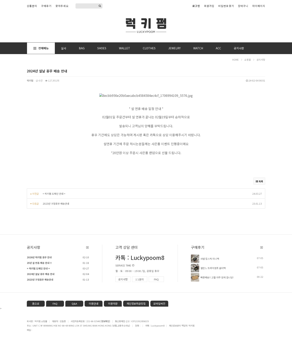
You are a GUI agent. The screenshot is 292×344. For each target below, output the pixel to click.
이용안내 (93, 303)
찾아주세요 (61, 6)
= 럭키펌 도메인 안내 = (54, 193)
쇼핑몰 (247, 59)
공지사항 (239, 48)
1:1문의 (139, 279)
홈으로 (35, 303)
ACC (218, 48)
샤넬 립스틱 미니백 (209, 258)
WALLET (124, 48)
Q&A (74, 303)
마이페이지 (258, 6)
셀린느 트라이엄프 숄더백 (213, 268)
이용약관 (113, 303)
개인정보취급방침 (136, 303)
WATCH (198, 48)
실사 (63, 48)
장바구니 (243, 6)
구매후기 (46, 6)
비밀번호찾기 (226, 6)
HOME (235, 59)
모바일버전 (159, 303)
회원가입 (209, 6)
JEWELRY (174, 48)
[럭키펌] (146, 25)
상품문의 (32, 6)
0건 (40, 80)
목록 (260, 181)
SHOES (101, 48)
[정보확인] (105, 321)
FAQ (156, 279)
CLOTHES (149, 48)
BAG (82, 48)
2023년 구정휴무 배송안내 (56, 203)
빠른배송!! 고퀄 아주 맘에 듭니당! (217, 277)
